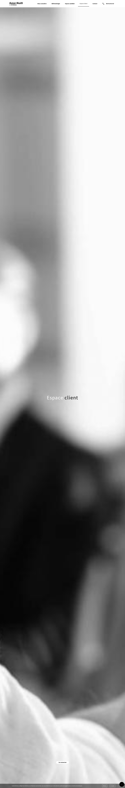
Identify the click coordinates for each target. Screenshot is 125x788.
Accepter (112, 785)
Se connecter (62, 762)
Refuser (104, 785)
